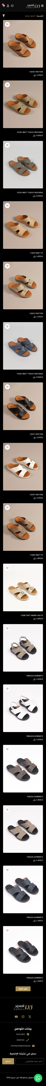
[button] (23, 988)
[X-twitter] (30, 1017)
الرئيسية (40, 16)
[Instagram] (23, 1017)
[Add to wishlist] (7, 24)
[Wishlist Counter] (12, 6)
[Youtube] (16, 1017)
